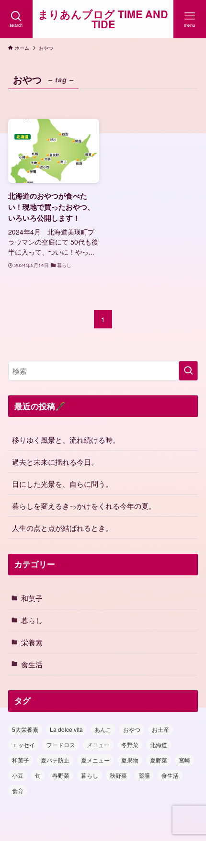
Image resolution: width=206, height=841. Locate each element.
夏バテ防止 (55, 760)
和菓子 (32, 598)
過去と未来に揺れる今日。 (55, 461)
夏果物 (129, 760)
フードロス (60, 744)
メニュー (98, 744)
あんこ (103, 729)
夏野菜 (158, 760)
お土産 (160, 729)
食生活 (32, 664)
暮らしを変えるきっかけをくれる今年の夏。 (84, 505)
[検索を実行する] (188, 371)
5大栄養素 (25, 729)
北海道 (158, 744)
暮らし (32, 620)
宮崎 (184, 760)
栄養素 (32, 642)
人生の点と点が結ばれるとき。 (62, 527)
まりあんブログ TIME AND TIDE (103, 19)
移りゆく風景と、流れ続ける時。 (66, 439)
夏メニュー (95, 760)
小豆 (17, 775)
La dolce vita (66, 729)
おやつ (131, 729)
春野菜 (60, 775)
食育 (17, 790)
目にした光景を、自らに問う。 (62, 483)
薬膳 (144, 775)
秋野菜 (118, 775)
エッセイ (23, 744)
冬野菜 (129, 744)
